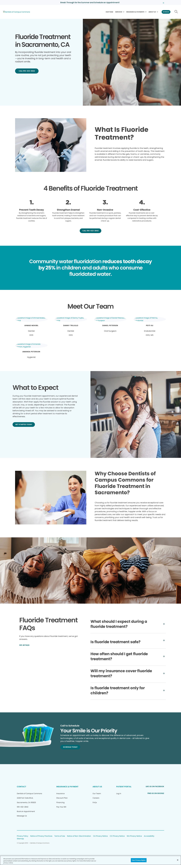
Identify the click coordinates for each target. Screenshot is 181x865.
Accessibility (149, 836)
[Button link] (176, 12)
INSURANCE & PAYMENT (67, 786)
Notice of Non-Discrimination (79, 836)
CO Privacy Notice (117, 836)
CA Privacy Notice (100, 836)
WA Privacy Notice (134, 836)
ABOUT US (152, 12)
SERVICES (118, 12)
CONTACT (21, 786)
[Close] (177, 860)
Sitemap (20, 839)
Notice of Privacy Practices (41, 836)
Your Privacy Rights (138, 860)
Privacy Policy (22, 836)
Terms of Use (59, 836)
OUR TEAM (109, 12)
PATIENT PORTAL (123, 786)
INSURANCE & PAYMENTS (135, 12)
